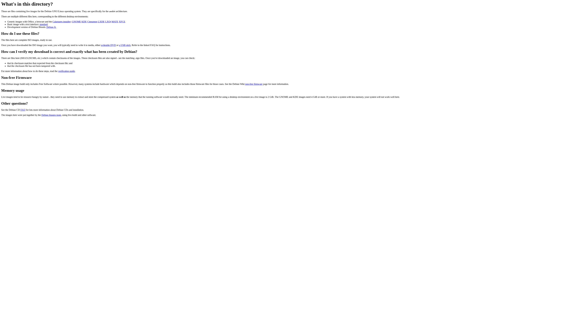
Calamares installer (62, 21)
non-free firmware (254, 84)
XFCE (122, 21)
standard (44, 24)
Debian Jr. (51, 27)
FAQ (22, 110)
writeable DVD (108, 45)
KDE (84, 21)
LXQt (108, 21)
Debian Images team (51, 115)
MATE (115, 21)
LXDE (101, 21)
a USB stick (125, 45)
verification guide (66, 71)
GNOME (76, 21)
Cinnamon (92, 21)
